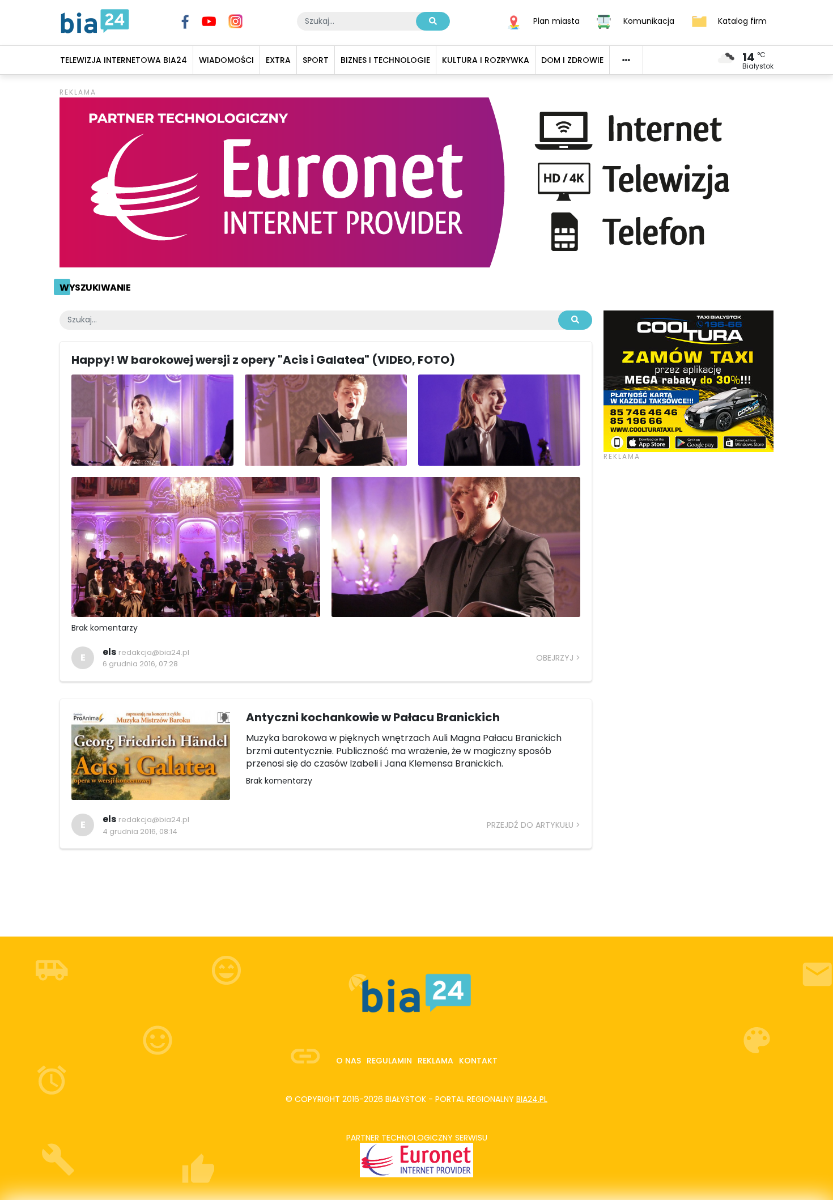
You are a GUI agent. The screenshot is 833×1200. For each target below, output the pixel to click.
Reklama (435, 1061)
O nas (348, 1061)
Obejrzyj (554, 658)
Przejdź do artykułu (530, 825)
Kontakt (478, 1061)
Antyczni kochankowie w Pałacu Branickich (373, 717)
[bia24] (95, 20)
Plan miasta (556, 20)
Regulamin (389, 1061)
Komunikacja (648, 20)
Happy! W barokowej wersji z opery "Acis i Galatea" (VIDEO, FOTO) (263, 360)
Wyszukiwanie (95, 287)
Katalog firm (742, 20)
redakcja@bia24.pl (153, 652)
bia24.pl (531, 1099)
